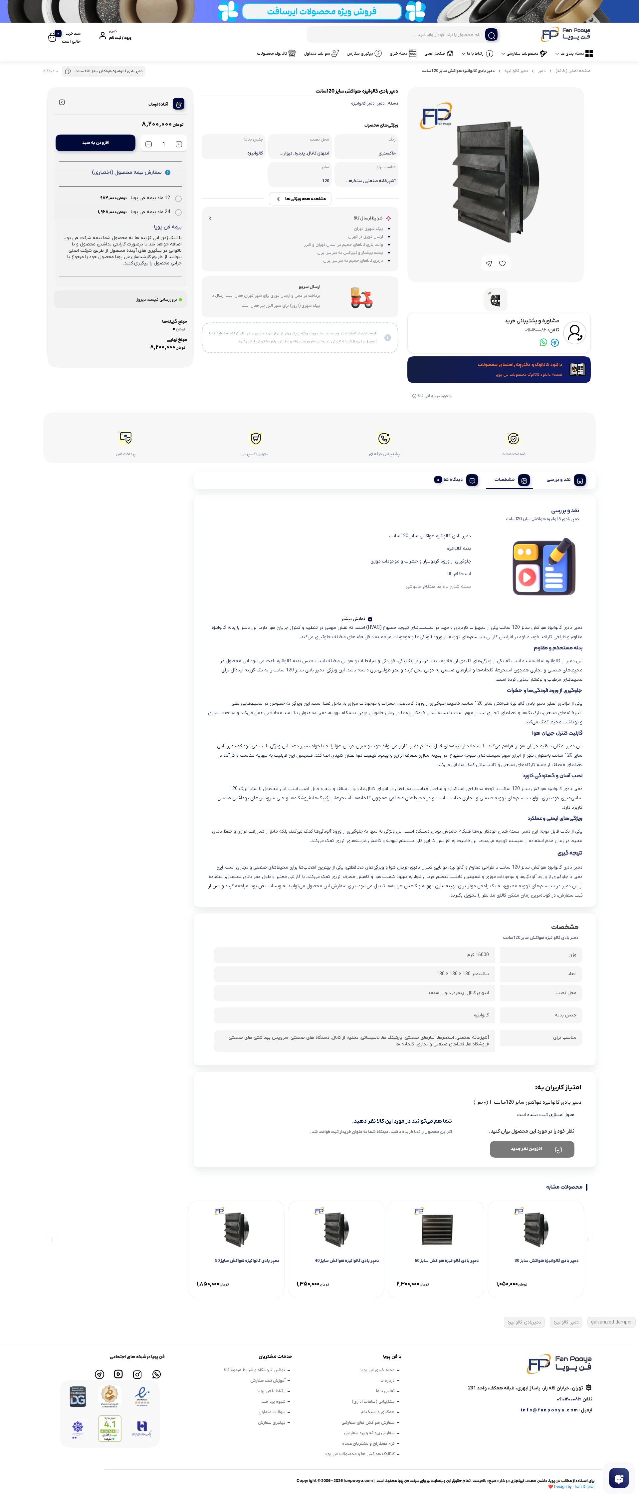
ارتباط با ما (476, 53)
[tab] (563, 479)
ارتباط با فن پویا (272, 1391)
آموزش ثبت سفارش (268, 1380)
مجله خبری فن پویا (377, 1370)
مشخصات (505, 480)
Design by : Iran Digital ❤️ (571, 1487)
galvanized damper (611, 1322)
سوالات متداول (317, 53)
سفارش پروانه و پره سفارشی (369, 1433)
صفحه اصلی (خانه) (573, 71)
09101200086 (542, 330)
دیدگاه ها (453, 480)
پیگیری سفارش (360, 53)
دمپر (542, 71)
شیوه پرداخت (274, 1401)
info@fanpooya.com (549, 1410)
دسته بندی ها (572, 53)
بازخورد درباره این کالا (435, 396)
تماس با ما (385, 1391)
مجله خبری (399, 53)
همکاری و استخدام (378, 1412)
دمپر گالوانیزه (516, 71)
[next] (52, 1239)
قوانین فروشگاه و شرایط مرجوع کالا (255, 1370)
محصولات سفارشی (522, 53)
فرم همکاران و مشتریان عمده (368, 1443)
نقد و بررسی (558, 480)
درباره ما (387, 1380)
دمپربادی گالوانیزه (524, 1322)
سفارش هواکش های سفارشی (368, 1422)
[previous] (586, 1239)
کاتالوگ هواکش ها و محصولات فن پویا (359, 1454)
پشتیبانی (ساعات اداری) (373, 1401)
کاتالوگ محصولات (272, 53)
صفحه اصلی (434, 53)
